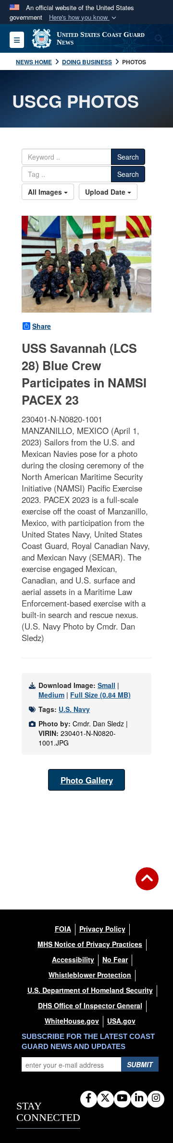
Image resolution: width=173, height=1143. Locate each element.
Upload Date (106, 192)
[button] (83, 17)
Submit (140, 1064)
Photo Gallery (87, 780)
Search (128, 157)
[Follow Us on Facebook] (88, 1098)
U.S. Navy (74, 709)
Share (41, 326)
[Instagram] (156, 1098)
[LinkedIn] (139, 1098)
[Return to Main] (147, 884)
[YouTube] (122, 1098)
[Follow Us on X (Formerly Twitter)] (105, 1098)
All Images (46, 192)
